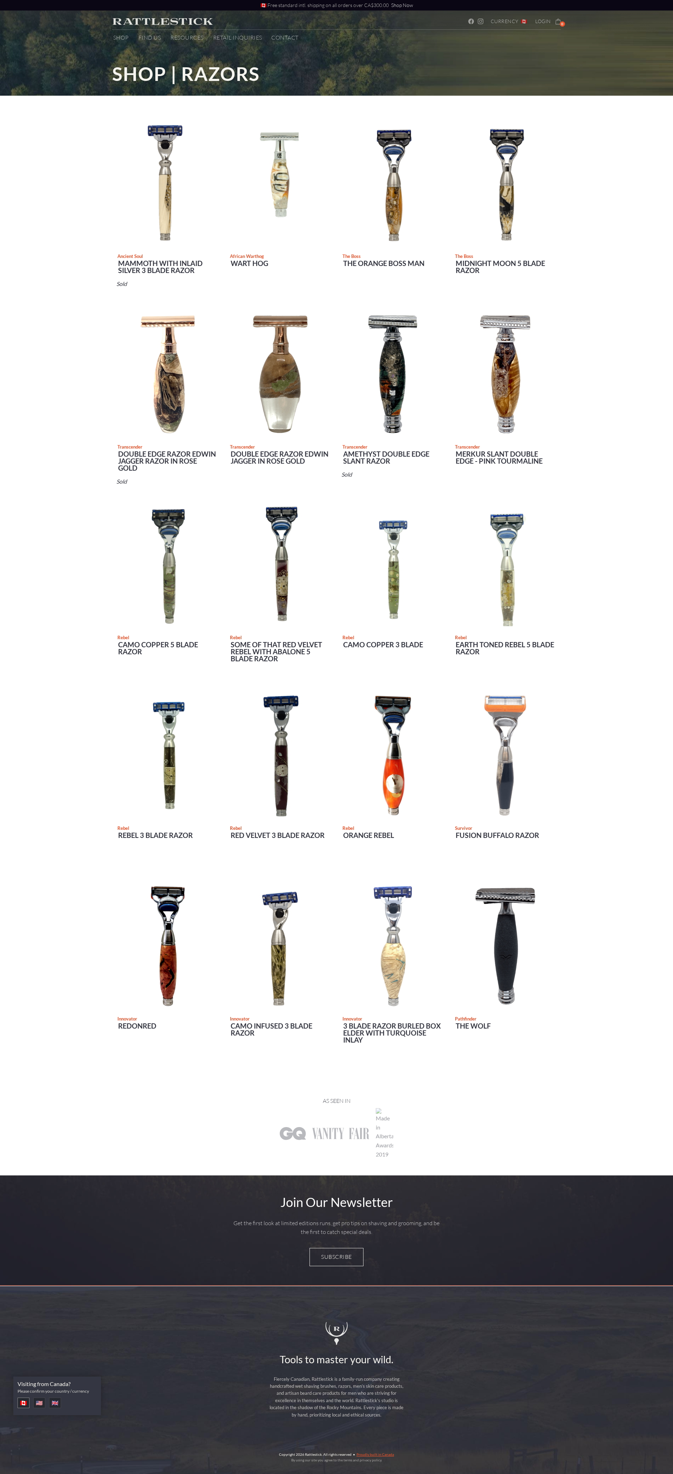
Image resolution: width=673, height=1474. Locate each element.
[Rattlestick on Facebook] (472, 21)
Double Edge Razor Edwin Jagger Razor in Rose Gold (167, 461)
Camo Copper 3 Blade (383, 644)
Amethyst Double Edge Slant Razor (386, 457)
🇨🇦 (23, 1402)
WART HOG (249, 263)
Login (543, 21)
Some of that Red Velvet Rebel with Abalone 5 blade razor (276, 651)
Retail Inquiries (237, 37)
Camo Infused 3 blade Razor (271, 1029)
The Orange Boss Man (383, 263)
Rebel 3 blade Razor (155, 835)
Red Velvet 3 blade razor (278, 835)
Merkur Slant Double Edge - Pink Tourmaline (499, 457)
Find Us (149, 37)
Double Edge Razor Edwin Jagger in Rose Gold (279, 457)
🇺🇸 (39, 1402)
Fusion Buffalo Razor (497, 835)
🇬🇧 (55, 1402)
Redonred (137, 1026)
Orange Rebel (368, 835)
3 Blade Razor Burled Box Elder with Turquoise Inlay (392, 1033)
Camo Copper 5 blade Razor (158, 648)
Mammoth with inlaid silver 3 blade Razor (160, 266)
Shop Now (402, 5)
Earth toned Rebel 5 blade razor (505, 648)
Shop (121, 37)
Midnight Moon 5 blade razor (500, 266)
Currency (509, 21)
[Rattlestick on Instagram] (482, 21)
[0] (558, 21)
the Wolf (473, 1026)
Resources (187, 37)
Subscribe (336, 1256)
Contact (285, 37)
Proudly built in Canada (375, 1454)
